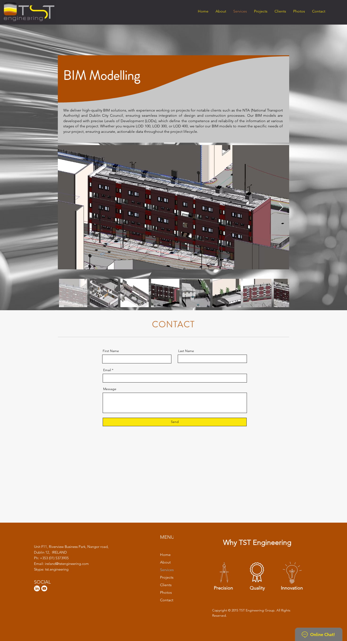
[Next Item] (281, 207)
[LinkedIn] (37, 588)
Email (107, 370)
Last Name (186, 351)
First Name (111, 351)
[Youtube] (44, 588)
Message (109, 389)
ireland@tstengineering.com (67, 563)
